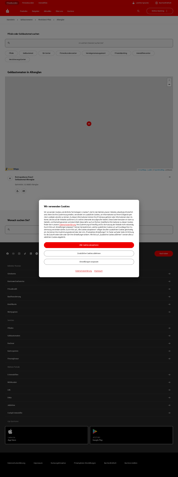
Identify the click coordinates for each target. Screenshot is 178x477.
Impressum (98, 271)
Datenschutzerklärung (67, 225)
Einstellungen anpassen (89, 262)
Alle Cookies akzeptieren (89, 245)
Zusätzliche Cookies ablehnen (89, 253)
